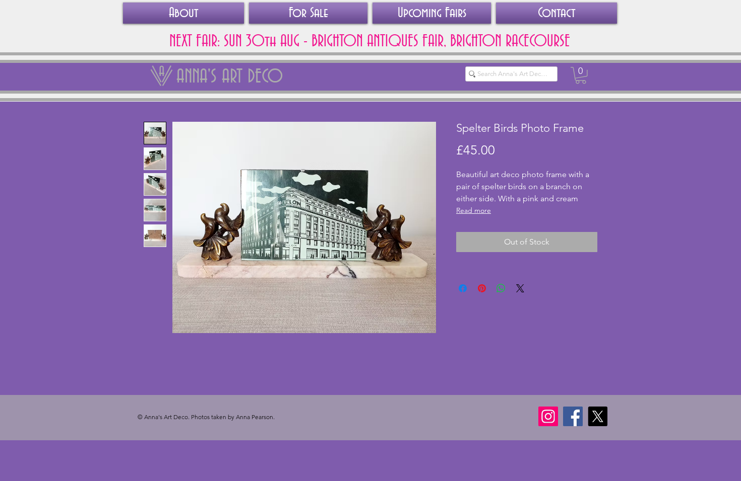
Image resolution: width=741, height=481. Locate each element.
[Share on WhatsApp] (501, 288)
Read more (473, 210)
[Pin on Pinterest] (482, 288)
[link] (581, 75)
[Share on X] (520, 288)
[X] (597, 416)
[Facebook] (573, 416)
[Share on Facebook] (463, 288)
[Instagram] (548, 416)
